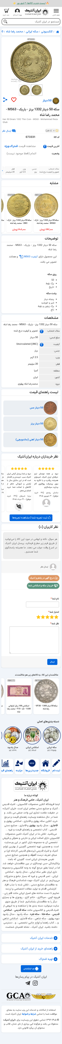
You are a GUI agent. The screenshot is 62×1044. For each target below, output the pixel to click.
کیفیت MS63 (31, 257)
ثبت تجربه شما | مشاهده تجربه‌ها (30, 518)
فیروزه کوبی (54, 897)
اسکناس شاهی (10, 919)
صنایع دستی (11, 855)
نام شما (55, 599)
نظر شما (55, 623)
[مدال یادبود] (13, 735)
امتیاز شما (54, 612)
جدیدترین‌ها (32, 771)
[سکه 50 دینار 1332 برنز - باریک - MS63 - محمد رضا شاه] (31, 62)
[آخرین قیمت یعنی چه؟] (45, 146)
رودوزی (18, 897)
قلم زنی (8, 893)
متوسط (47, 617)
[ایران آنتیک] (58, 31)
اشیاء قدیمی (42, 851)
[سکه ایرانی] (52, 735)
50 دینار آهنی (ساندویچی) (30, 440)
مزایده (19, 771)
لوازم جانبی (34, 923)
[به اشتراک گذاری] (5, 99)
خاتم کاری (30, 897)
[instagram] (35, 983)
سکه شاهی (40, 919)
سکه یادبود (22, 914)
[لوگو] (36, 12)
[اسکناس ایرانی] (32, 735)
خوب (43, 617)
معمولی (52, 617)
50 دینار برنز (37, 424)
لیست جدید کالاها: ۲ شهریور (31, 3)
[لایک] (13, 100)
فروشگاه (45, 771)
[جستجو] (5, 22)
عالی (38, 617)
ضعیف (56, 617)
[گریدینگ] (18, 996)
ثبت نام (56, 771)
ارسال (52, 661)
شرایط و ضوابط (29, 1014)
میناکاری (41, 897)
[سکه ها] (43, 996)
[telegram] (27, 983)
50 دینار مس (37, 408)
